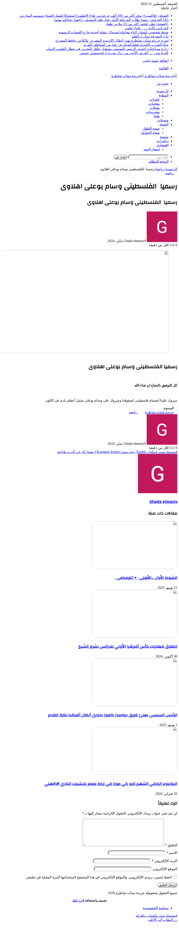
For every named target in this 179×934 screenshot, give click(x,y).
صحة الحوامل (150, 132)
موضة (164, 137)
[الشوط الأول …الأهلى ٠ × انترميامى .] (134, 568)
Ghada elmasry (163, 501)
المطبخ (163, 95)
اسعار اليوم (152, 149)
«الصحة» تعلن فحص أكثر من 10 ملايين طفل (137, 24)
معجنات (154, 103)
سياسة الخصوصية (156, 908)
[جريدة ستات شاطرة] (144, 76)
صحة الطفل (151, 128)
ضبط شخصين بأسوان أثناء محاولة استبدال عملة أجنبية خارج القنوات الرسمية (114, 32)
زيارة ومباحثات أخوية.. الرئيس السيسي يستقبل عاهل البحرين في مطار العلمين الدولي (107, 49)
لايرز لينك (78, 900)
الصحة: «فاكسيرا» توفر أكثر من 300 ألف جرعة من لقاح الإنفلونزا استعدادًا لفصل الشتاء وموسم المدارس (94, 15)
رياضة (160, 169)
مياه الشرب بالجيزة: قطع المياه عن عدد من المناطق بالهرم (126, 44)
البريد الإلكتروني (164, 861)
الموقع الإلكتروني (165, 869)
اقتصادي (162, 145)
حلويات (155, 99)
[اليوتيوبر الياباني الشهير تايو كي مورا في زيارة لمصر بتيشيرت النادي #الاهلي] (134, 774)
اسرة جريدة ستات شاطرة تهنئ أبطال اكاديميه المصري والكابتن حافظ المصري (112, 40)
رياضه (133, 412)
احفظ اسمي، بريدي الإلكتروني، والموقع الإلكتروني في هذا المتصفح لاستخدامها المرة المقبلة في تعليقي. (98, 877)
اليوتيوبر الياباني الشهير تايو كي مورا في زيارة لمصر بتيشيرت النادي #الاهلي (111, 783)
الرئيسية (163, 91)
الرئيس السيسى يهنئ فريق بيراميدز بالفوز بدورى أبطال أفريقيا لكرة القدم (112, 715)
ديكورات (163, 141)
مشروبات (153, 112)
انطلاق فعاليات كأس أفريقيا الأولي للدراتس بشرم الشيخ (127, 646)
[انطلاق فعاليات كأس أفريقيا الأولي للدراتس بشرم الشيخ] (134, 636)
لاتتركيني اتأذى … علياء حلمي (147, 28)
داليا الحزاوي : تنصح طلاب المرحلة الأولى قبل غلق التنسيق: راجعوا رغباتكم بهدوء (111, 20)
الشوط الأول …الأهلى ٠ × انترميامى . (146, 577)
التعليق (171, 845)
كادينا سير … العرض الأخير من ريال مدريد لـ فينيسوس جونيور (124, 53)
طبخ (157, 116)
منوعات (163, 120)
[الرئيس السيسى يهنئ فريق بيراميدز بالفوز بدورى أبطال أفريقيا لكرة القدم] (134, 705)
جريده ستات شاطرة (159, 412)
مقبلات (155, 108)
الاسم (172, 853)
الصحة (164, 124)
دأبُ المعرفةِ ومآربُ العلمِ (150, 36)
